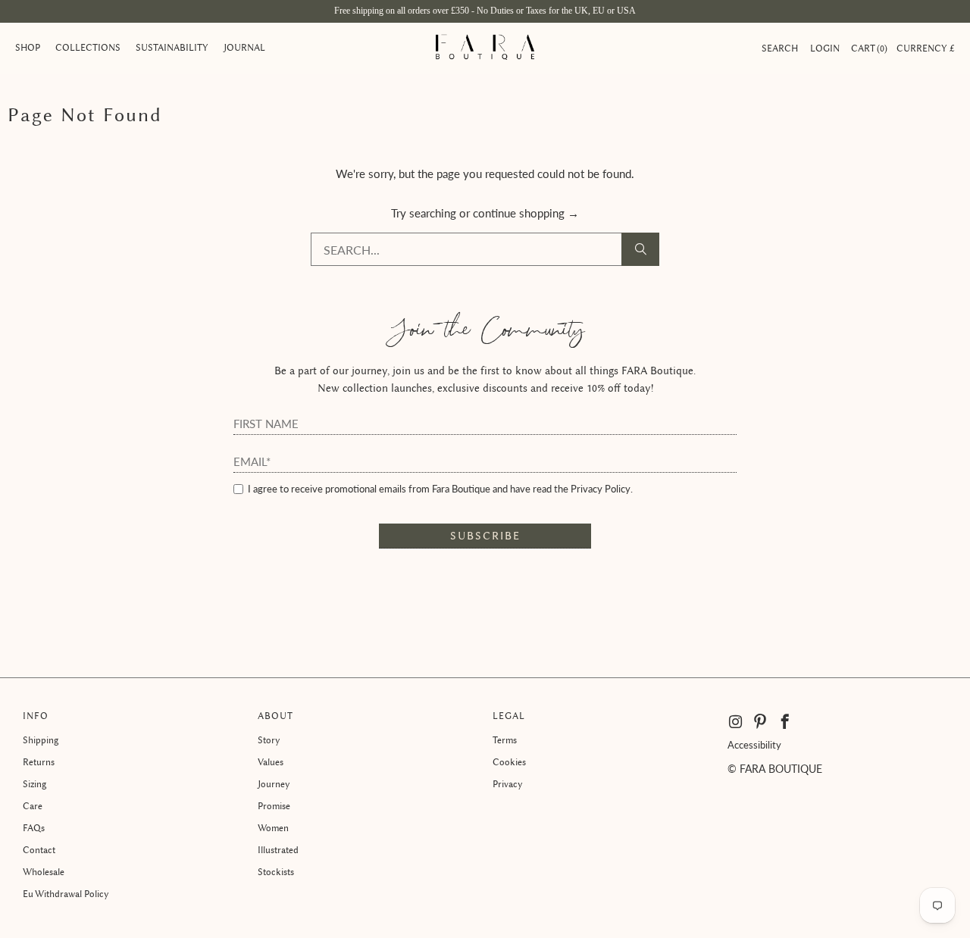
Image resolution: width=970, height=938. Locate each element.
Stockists (276, 871)
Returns (39, 762)
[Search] (640, 249)
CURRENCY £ (925, 48)
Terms (505, 740)
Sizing (34, 783)
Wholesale (43, 871)
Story (269, 740)
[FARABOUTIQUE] (485, 48)
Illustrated (278, 849)
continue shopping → (526, 213)
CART (867, 48)
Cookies (509, 762)
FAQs (34, 827)
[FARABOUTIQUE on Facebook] (785, 722)
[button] (27, 48)
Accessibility (754, 745)
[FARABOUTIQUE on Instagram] (737, 722)
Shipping (40, 740)
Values (270, 762)
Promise (274, 805)
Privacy (508, 783)
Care (32, 805)
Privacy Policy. (602, 489)
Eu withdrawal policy (66, 893)
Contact (39, 849)
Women (273, 827)
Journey (274, 783)
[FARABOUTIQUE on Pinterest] (760, 722)
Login (825, 48)
